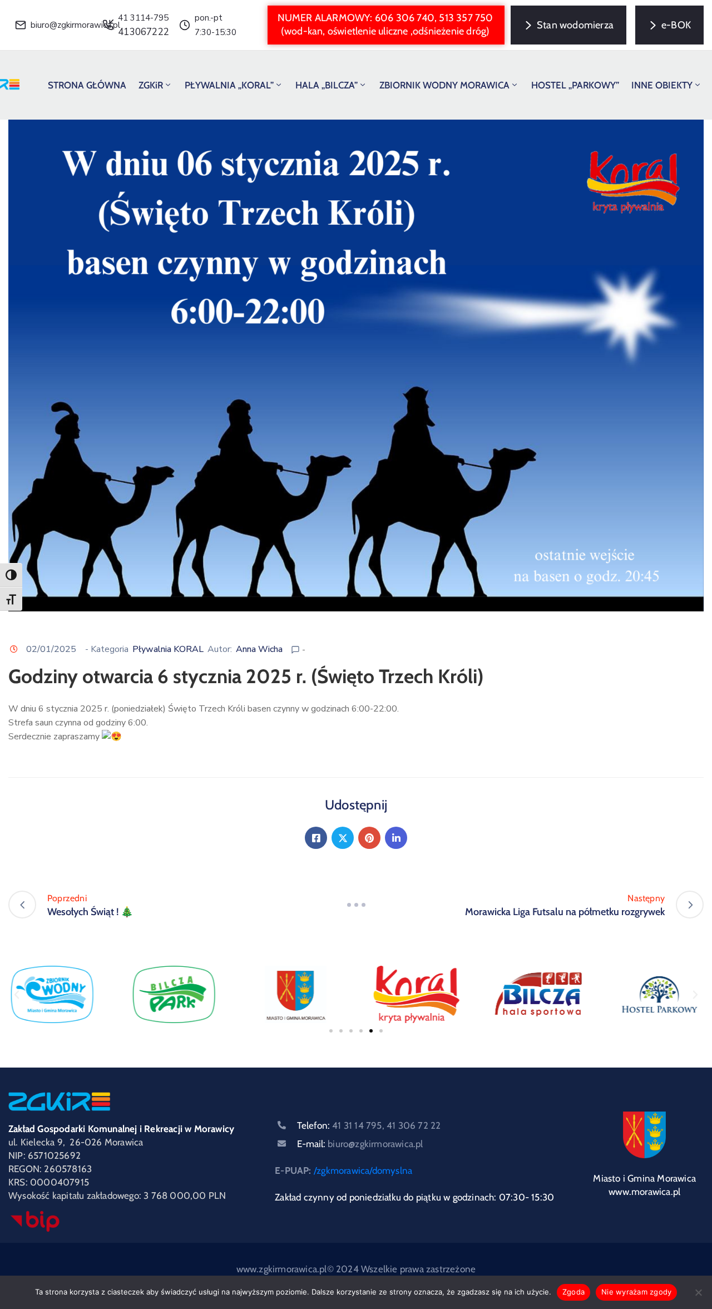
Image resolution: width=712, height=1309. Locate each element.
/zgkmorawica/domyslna (363, 1170)
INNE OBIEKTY (662, 85)
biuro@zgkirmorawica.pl (75, 25)
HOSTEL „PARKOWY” (575, 85)
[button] (386, 25)
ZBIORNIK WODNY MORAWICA (444, 85)
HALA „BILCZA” (326, 85)
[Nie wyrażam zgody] (698, 1292)
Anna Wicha (259, 649)
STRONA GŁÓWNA (87, 85)
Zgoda (573, 1291)
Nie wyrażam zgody (636, 1291)
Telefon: (369, 1125)
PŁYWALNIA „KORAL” (229, 85)
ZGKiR (151, 85)
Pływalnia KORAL (168, 649)
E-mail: (360, 1143)
